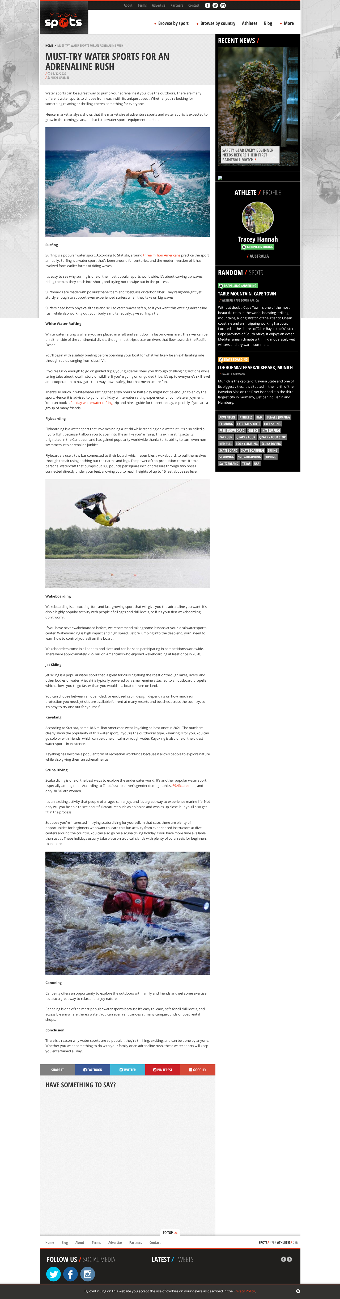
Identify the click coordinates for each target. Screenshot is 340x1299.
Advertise (158, 5)
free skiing (272, 423)
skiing (272, 450)
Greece (253, 430)
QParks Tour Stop (272, 437)
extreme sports (248, 423)
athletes (246, 417)
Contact (193, 5)
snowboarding (249, 457)
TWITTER (129, 1069)
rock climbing (247, 443)
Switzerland (228, 463)
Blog (268, 23)
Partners (177, 5)
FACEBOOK (94, 1069)
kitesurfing (271, 430)
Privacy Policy (244, 1291)
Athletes (249, 23)
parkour (225, 437)
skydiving (226, 457)
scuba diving (271, 443)
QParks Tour (245, 437)
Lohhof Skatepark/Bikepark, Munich (255, 367)
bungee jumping (278, 417)
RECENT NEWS (236, 40)
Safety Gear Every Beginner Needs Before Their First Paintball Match (247, 155)
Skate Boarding (236, 359)
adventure (227, 417)
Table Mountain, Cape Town (247, 293)
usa (256, 463)
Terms (142, 5)
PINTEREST (164, 1069)
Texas (246, 463)
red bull (225, 443)
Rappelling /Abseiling (240, 285)
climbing (226, 423)
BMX (259, 417)
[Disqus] (127, 1162)
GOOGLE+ (199, 1069)
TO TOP (168, 1232)
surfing (270, 457)
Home (49, 45)
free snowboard (231, 430)
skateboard (228, 450)
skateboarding (252, 450)
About (128, 5)
